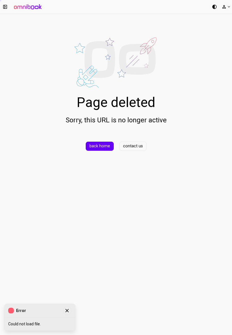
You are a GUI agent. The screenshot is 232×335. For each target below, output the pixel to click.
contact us (133, 146)
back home (99, 146)
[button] (5, 6)
